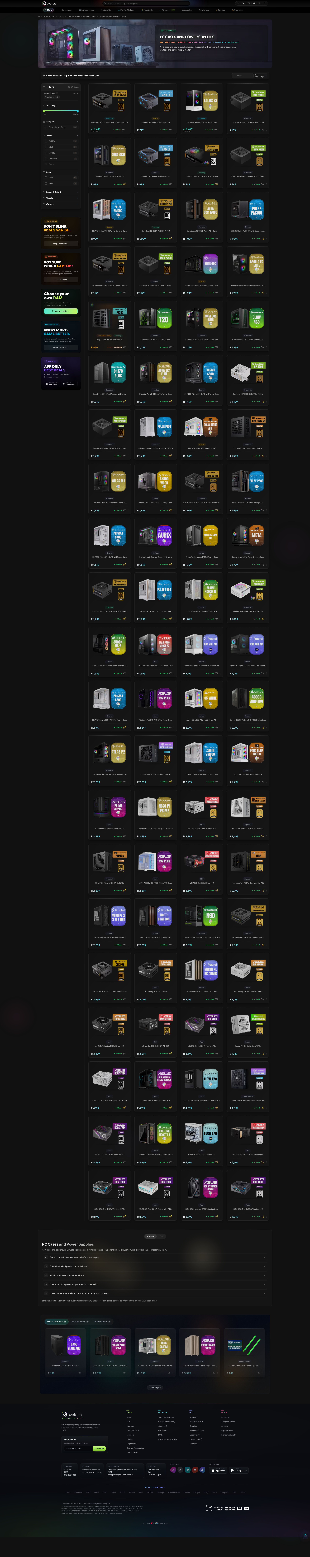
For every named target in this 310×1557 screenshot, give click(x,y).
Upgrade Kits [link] (131, 1444)
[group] (109, 118)
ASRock (132, 1493)
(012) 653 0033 (70, 1475)
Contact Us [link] (162, 1426)
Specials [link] (224, 1426)
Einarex (243, 1493)
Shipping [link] (193, 1426)
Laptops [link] (130, 1426)
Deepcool (225, 1493)
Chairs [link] (129, 1439)
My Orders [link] (162, 1430)
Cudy (206, 1493)
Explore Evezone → (60, 347)
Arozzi (122, 1493)
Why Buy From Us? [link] (196, 1422)
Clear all (75, 93)
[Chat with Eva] (254, 3)
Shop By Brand (49, 16)
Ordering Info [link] (195, 1435)
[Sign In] (238, 3)
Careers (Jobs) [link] (195, 1439)
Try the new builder (61, 311)
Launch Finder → (62, 279)
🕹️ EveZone (255, 10)
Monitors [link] (130, 1435)
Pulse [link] (128, 1417)
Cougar (197, 1493)
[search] (146, 3)
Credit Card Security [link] (166, 1422)
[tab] (57, 1322)
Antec (96, 1493)
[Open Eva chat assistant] (305, 1536)
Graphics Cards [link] (132, 1430)
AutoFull (150, 1493)
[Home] (39, 16)
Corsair (187, 1493)
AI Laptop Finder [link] (228, 1422)
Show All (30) (155, 1388)
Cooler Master (174, 1493)
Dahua (214, 1493)
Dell (234, 1493)
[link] (67, 10)
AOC (105, 1493)
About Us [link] (193, 1417)
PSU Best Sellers (74, 16)
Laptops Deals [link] (227, 1430)
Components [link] (132, 1452)
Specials (61, 16)
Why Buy (150, 1236)
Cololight (160, 1493)
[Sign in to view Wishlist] (249, 3)
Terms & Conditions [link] (166, 1417)
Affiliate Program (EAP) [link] (167, 1439)
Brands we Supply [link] (228, 1435)
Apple (113, 1493)
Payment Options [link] (196, 1430)
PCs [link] (128, 1422)
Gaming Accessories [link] (135, 1448)
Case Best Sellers (89, 16)
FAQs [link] (160, 1435)
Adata (67, 1493)
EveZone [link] (193, 1444)
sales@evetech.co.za (91, 1470)
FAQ (161, 1236)
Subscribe (99, 1448)
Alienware (78, 1493)
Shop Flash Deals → (60, 244)
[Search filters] (69, 87)
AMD (88, 1493)
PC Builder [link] (225, 1417)
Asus (141, 1493)
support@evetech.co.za (92, 1472)
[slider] (44, 111)
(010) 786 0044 (67, 1471)
